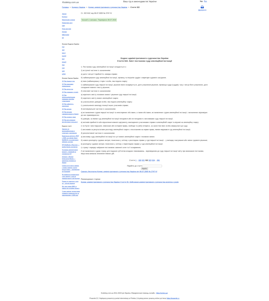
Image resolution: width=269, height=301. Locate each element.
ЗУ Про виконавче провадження (67, 85)
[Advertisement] (144, 40)
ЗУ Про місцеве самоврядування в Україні (70, 113)
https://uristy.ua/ (162, 293)
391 (158, 160)
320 (139, 160)
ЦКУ (63, 71)
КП (63, 38)
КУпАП (64, 62)
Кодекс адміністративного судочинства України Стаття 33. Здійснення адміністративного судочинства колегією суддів (130, 182)
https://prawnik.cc (173, 298)
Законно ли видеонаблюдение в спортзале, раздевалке (69, 131)
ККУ (63, 59)
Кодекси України (78, 7)
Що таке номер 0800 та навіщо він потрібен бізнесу (70, 187)
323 (150, 160)
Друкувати (202, 10)
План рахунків (66, 29)
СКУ (63, 68)
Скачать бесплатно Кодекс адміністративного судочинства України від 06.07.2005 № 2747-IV (119, 171)
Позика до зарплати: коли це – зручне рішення (70, 182)
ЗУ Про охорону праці (69, 117)
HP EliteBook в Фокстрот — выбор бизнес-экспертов (70, 146)
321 (143, 160)
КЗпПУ (64, 56)
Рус (205, 1)
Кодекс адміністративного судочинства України (107, 7)
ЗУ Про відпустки (67, 89)
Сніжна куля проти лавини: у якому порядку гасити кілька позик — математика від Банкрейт (70, 168)
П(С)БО (64, 32)
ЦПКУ (64, 74)
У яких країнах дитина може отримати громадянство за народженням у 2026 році (71, 193)
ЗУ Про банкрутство (68, 81)
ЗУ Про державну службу (70, 92)
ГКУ (63, 47)
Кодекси (64, 17)
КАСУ (64, 53)
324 (153, 160)
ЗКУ (63, 50)
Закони (64, 14)
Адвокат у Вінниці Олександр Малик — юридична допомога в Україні (69, 159)
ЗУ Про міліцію (66, 109)
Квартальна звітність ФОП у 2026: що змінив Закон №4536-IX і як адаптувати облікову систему (70, 139)
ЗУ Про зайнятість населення (68, 105)
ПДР (63, 26)
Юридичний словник (68, 20)
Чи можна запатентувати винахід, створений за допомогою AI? (70, 151)
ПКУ (63, 65)
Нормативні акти (67, 23)
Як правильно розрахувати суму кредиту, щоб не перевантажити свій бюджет (71, 176)
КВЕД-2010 (65, 35)
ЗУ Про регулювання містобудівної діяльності (70, 121)
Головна (65, 7)
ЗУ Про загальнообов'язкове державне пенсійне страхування (68, 98)
